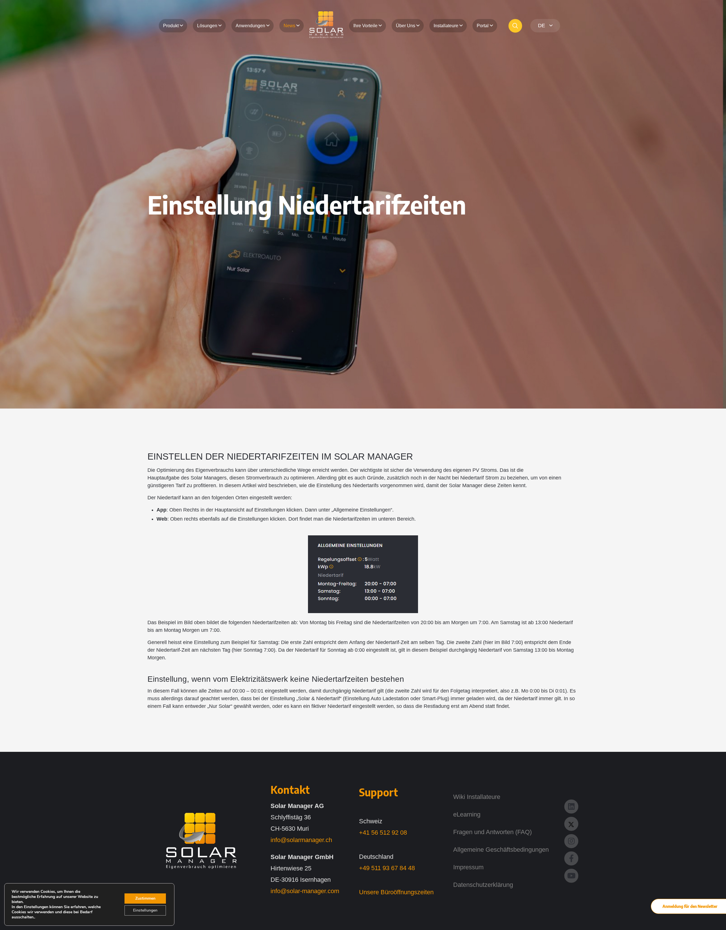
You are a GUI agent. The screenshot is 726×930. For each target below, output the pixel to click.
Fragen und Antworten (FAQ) (492, 832)
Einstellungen (145, 910)
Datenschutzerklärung (483, 884)
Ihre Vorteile (365, 25)
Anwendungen (250, 25)
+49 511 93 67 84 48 (387, 868)
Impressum (468, 867)
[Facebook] (571, 857)
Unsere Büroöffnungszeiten (396, 892)
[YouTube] (571, 875)
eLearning (466, 814)
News (289, 25)
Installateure (446, 25)
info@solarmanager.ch (301, 839)
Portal (483, 25)
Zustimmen (145, 898)
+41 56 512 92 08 (383, 832)
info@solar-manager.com (305, 891)
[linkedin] (571, 805)
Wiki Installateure (476, 796)
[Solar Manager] (201, 841)
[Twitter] (571, 823)
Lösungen (207, 25)
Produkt (171, 25)
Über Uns (405, 25)
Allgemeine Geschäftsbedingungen (501, 849)
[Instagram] (571, 840)
